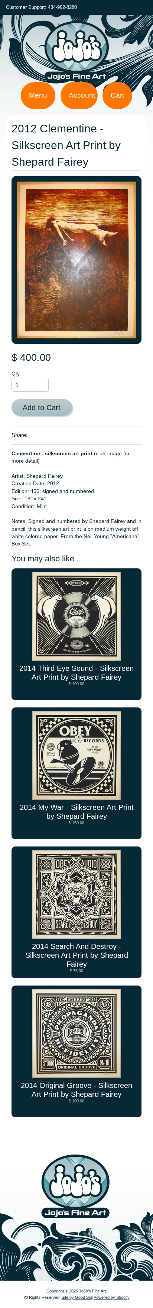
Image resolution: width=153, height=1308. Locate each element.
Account (82, 95)
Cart (117, 95)
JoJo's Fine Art (92, 1291)
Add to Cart (42, 407)
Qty (16, 373)
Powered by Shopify (112, 1297)
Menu (38, 95)
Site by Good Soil (77, 1297)
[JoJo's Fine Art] (76, 77)
